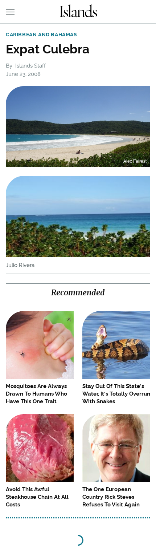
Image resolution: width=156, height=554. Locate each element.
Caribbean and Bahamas (41, 34)
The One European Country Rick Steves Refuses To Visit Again (111, 497)
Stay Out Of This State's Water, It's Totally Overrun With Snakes (116, 394)
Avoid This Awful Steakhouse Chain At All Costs (37, 497)
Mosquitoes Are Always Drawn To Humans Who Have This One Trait (36, 394)
